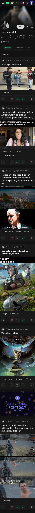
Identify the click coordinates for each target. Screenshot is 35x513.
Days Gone (7, 500)
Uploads (7, 47)
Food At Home (16, 152)
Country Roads (8, 231)
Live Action (19, 379)
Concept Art (14, 314)
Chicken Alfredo (9, 155)
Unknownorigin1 (11, 60)
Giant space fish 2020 (11, 64)
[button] (27, 3)
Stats (29, 47)
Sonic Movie (8, 379)
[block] (32, 60)
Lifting (19, 231)
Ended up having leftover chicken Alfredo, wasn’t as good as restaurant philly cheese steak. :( (17, 115)
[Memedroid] (7, 3)
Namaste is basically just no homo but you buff (14, 252)
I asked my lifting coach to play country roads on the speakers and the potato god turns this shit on (17, 179)
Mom (5, 152)
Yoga (5, 314)
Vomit (27, 231)
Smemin (6, 93)
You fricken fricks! (9, 333)
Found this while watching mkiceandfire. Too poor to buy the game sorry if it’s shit (17, 428)
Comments (18, 47)
